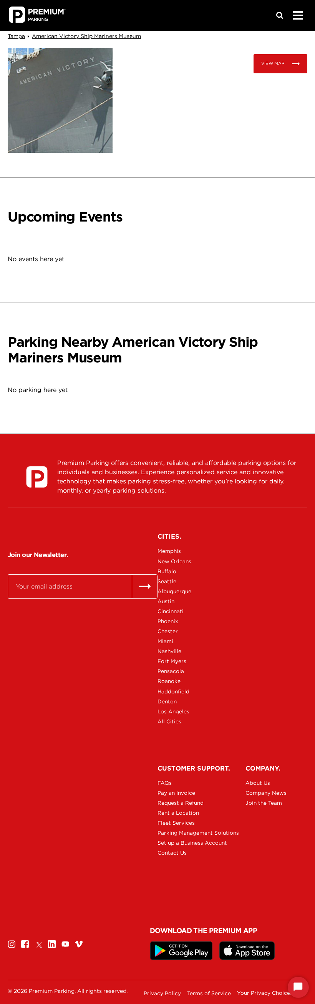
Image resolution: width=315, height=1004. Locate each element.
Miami (165, 641)
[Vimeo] (79, 944)
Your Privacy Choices (265, 993)
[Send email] (145, 586)
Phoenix (168, 621)
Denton (167, 701)
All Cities (169, 721)
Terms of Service (209, 993)
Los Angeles (173, 711)
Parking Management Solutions (184, 833)
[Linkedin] (52, 944)
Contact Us (172, 853)
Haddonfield (173, 691)
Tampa (16, 36)
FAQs (165, 783)
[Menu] (297, 15)
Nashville (169, 651)
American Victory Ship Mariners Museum (86, 36)
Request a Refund (181, 803)
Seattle (167, 581)
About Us (257, 783)
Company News (266, 793)
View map (272, 63)
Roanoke (169, 681)
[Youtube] (65, 944)
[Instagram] (11, 944)
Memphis (169, 551)
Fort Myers (172, 661)
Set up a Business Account (184, 843)
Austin (166, 601)
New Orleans (174, 561)
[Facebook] (25, 944)
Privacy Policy (162, 993)
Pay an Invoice (176, 793)
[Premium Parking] (37, 477)
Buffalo (167, 571)
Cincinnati (171, 611)
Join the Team (263, 803)
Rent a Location (178, 813)
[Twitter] (38, 944)
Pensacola (171, 671)
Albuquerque (174, 591)
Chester (168, 631)
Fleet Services (176, 823)
